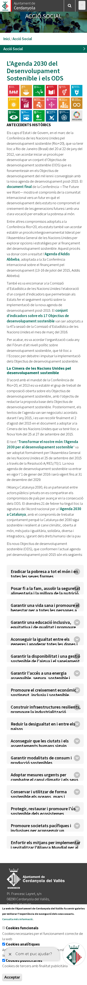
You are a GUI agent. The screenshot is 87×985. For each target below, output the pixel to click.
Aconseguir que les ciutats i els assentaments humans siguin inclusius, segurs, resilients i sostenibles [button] (40, 742)
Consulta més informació (17, 919)
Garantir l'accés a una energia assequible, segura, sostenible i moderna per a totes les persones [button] (42, 674)
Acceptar (12, 977)
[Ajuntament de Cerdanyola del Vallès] (5, 4)
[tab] (45, 571)
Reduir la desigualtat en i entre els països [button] (43, 725)
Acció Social (22, 38)
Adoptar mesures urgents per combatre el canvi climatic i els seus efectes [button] (44, 776)
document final (19, 186)
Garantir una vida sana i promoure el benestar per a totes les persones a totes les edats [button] (45, 606)
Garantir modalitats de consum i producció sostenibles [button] (41, 759)
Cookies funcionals (22, 927)
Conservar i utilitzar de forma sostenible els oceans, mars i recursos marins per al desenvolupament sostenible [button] (39, 793)
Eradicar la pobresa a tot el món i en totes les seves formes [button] (44, 573)
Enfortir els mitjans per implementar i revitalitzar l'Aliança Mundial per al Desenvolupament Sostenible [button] (45, 844)
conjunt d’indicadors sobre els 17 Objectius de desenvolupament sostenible (38, 316)
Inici (6, 38)
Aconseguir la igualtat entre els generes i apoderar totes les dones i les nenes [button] (44, 640)
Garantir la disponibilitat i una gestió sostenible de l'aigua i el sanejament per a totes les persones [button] (45, 657)
